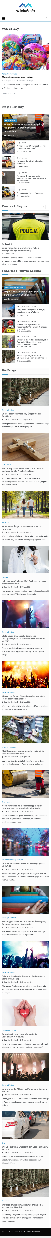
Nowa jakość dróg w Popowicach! (31, 193)
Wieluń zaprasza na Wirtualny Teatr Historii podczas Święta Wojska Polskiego (23, 469)
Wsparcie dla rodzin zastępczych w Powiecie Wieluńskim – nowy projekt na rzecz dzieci (32, 342)
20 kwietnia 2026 (24, 182)
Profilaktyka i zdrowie (9, 1030)
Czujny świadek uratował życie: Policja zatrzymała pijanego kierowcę (20, 249)
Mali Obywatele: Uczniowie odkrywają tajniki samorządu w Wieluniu (23, 752)
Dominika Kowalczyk (26, 80)
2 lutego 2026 (23, 315)
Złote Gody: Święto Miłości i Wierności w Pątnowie (21, 527)
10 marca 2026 (9, 254)
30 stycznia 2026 (25, 331)
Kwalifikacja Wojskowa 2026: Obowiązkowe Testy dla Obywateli (32, 356)
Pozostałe (5, 522)
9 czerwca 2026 (24, 167)
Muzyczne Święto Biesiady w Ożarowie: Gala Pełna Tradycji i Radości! (23, 697)
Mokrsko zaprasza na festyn (17, 77)
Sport (3, 1143)
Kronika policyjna (7, 244)
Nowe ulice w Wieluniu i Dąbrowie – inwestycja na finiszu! (32, 147)
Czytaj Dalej (8, 94)
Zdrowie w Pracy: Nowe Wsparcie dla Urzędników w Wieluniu (19, 1035)
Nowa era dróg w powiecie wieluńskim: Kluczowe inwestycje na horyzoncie (31, 178)
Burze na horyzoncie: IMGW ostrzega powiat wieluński (23, 864)
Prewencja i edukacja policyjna (12, 860)
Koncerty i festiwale (9, 74)
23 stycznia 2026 (25, 346)
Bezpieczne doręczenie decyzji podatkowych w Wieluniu (31, 311)
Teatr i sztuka (6, 465)
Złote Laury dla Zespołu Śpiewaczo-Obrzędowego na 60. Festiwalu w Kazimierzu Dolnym (23, 638)
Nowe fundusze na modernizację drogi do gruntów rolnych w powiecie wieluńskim (24, 127)
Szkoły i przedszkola (9, 747)
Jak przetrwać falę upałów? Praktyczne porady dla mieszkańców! (25, 582)
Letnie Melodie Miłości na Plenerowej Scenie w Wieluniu (25, 1090)
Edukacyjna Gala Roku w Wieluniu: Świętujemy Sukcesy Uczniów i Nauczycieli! (24, 922)
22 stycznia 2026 (25, 361)
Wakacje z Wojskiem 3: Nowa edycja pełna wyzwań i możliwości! (22, 1206)
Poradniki (5, 577)
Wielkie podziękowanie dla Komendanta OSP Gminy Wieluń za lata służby (32, 326)
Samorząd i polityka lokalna (15, 287)
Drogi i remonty (10, 120)
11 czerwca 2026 (25, 151)
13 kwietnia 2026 (24, 196)
